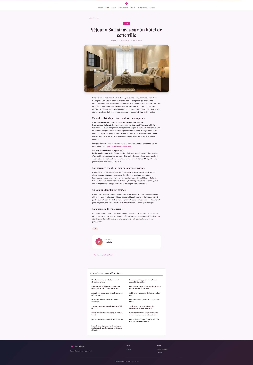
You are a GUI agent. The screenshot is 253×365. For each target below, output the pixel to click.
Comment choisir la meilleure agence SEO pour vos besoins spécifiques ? (144, 320)
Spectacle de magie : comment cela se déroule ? (107, 320)
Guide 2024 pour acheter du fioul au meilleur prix (145, 294)
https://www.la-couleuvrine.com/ (119, 146)
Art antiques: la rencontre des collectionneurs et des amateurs (107, 294)
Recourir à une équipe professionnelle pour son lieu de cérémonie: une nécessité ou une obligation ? (106, 328)
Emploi (133, 7)
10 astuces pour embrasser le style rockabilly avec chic (107, 307)
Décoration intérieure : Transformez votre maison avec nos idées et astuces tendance (143, 314)
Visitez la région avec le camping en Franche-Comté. (107, 314)
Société (152, 7)
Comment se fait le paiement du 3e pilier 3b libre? (144, 301)
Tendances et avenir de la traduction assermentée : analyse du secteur (141, 307)
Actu (107, 7)
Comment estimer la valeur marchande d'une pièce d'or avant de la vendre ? (145, 287)
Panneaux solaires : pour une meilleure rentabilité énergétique (142, 281)
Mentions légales (162, 349)
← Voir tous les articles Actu (102, 255)
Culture (113, 7)
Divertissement (123, 7)
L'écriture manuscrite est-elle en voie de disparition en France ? (105, 281)
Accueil (100, 7)
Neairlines (80, 346)
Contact (159, 352)
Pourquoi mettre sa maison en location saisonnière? (104, 301)
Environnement (142, 7)
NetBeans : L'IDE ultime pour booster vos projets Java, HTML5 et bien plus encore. (105, 287)
